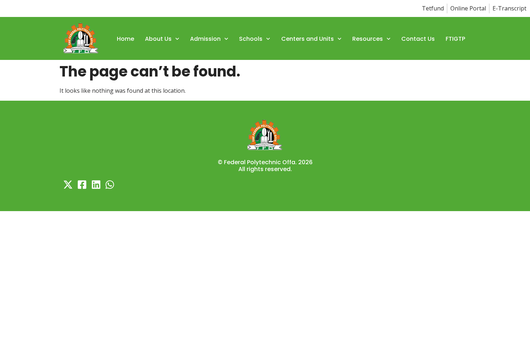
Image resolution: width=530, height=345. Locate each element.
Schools (250, 39)
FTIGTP (455, 39)
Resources (367, 39)
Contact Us (418, 39)
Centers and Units (307, 39)
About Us (158, 39)
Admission (205, 39)
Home (125, 39)
